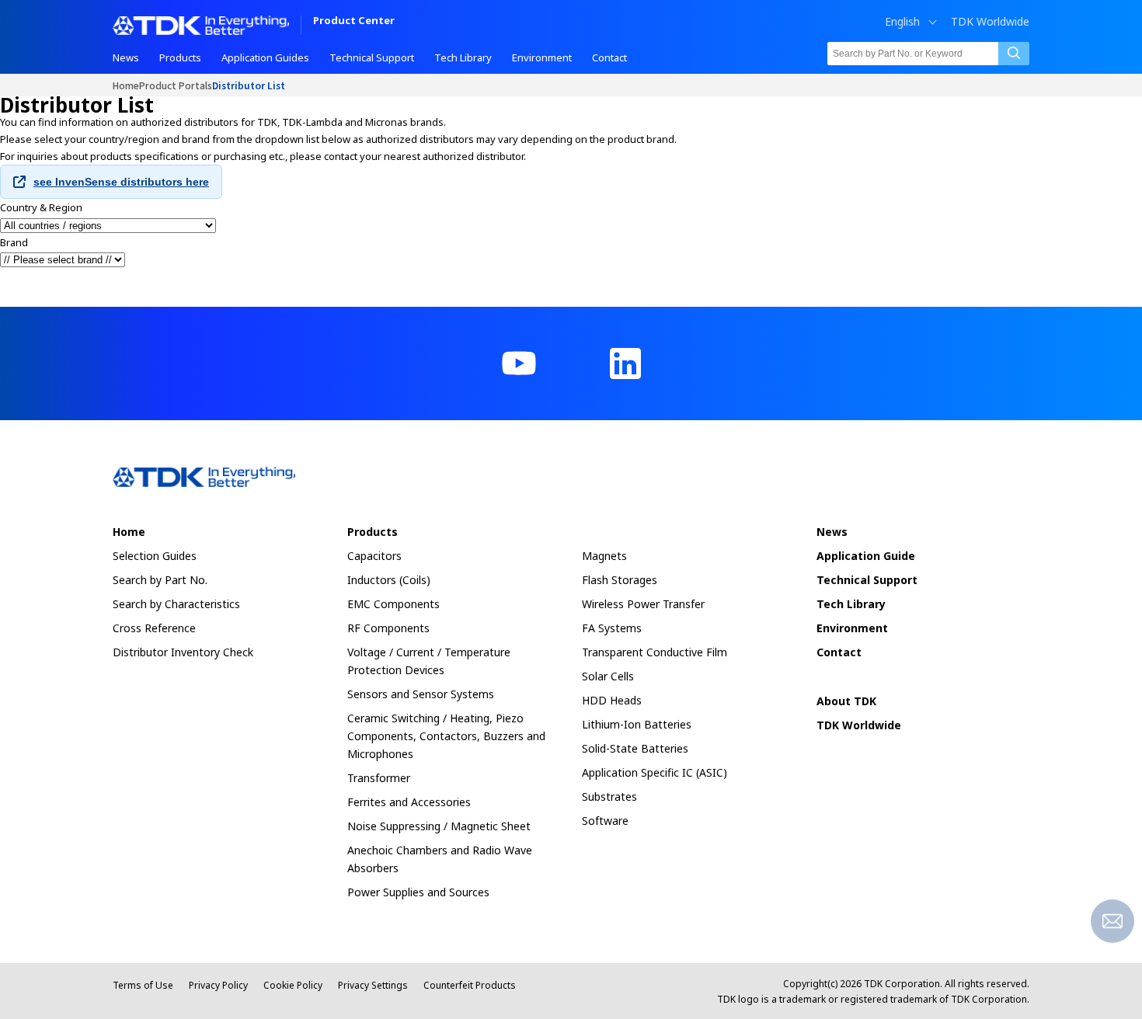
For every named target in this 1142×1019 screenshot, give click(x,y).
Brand (14, 242)
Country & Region (41, 207)
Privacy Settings (373, 985)
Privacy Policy (218, 985)
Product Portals (175, 85)
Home (126, 85)
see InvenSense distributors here (121, 182)
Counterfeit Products (469, 985)
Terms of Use (143, 985)
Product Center (354, 21)
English (902, 22)
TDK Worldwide (990, 22)
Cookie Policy (292, 985)
